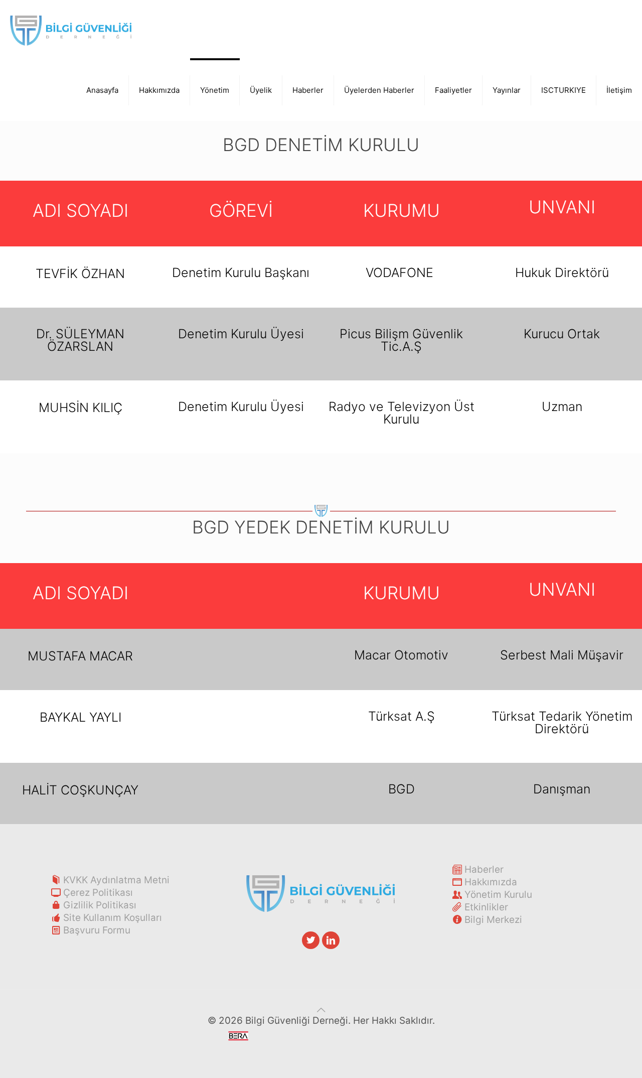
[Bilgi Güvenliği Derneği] (70, 30)
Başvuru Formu (96, 930)
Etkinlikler (486, 907)
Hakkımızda (490, 882)
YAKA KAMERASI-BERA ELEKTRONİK (332, 1042)
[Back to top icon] (321, 1010)
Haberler (484, 869)
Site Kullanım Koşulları (112, 917)
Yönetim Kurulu (498, 894)
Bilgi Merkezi (493, 919)
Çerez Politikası (98, 892)
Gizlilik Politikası (99, 905)
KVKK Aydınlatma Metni (116, 880)
